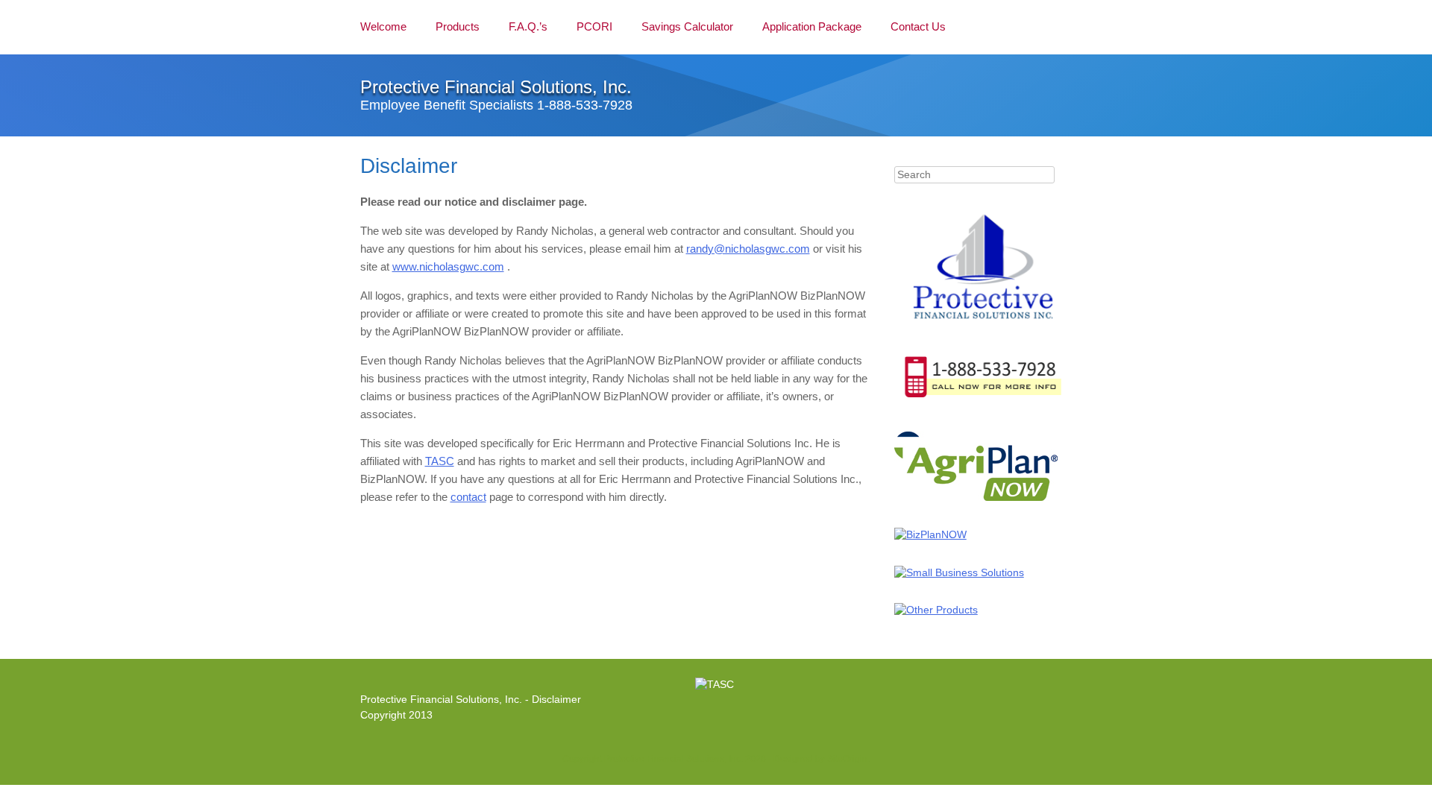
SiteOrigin (847, 759)
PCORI (594, 26)
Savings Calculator (687, 26)
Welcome (383, 26)
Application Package (811, 26)
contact (468, 496)
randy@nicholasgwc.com (748, 248)
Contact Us (918, 26)
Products (458, 26)
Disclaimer (556, 699)
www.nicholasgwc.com (448, 266)
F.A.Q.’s (528, 26)
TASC (439, 461)
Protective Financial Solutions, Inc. (496, 87)
